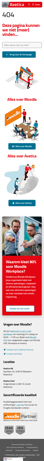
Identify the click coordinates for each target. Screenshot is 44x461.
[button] (29, 4)
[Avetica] (13, 4)
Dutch (9, 459)
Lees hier (20, 404)
